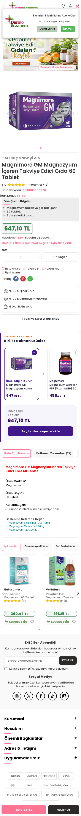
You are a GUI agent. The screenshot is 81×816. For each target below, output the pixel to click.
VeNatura (53, 589)
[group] (40, 111)
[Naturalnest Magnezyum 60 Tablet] (19, 570)
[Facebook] (40, 699)
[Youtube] (17, 699)
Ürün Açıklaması (16, 453)
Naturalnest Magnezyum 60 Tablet (19, 595)
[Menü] (3, 6)
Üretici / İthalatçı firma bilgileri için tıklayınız (37, 243)
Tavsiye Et (32, 268)
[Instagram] (64, 699)
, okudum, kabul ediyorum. (39, 668)
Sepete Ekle (24, 810)
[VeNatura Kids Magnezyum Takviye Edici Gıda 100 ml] (61, 570)
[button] (40, 148)
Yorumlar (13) (39, 185)
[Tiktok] (52, 699)
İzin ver (67, 29)
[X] (28, 699)
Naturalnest (13, 589)
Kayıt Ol (67, 660)
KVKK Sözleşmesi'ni (21, 668)
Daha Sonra (47, 29)
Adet (5, 250)
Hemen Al (63, 810)
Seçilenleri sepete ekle (40, 431)
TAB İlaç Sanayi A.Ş (21, 158)
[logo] (23, 6)
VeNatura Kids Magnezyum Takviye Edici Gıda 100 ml (59, 595)
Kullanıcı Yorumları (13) (53, 453)
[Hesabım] (70, 6)
